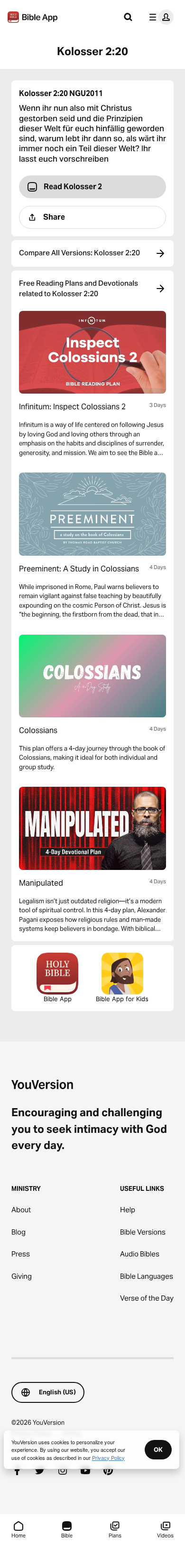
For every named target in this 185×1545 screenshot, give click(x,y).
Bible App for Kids (122, 999)
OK (158, 1449)
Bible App (58, 999)
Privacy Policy (108, 1457)
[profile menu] (159, 17)
